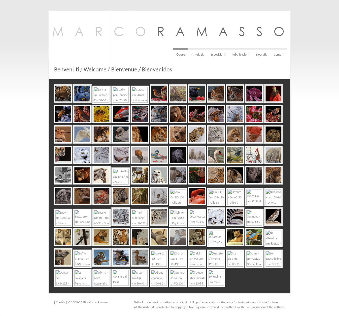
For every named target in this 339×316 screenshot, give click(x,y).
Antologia (198, 54)
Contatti (279, 54)
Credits (60, 302)
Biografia (261, 54)
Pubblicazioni (240, 54)
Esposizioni (218, 54)
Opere (180, 54)
